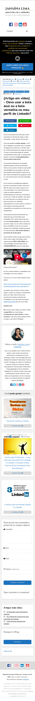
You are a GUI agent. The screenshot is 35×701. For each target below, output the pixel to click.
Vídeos (27, 91)
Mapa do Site (8, 651)
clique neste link (9, 302)
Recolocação (20, 91)
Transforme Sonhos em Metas (17, 421)
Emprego (6, 91)
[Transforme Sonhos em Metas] (17, 408)
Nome (7, 548)
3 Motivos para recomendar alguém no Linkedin (17, 506)
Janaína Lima (17, 94)
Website (17, 346)
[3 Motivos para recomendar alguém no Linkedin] (17, 492)
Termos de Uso (22, 694)
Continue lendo (17, 426)
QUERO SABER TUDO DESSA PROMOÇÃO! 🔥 (17, 66)
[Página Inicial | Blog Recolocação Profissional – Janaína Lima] (17, 11)
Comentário (8, 529)
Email (7, 559)
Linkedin (12, 91)
